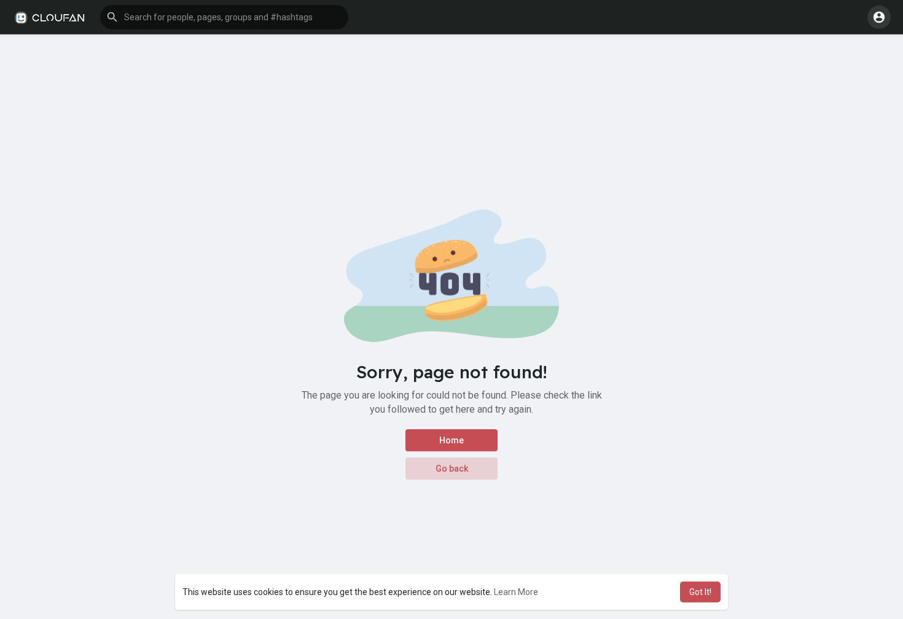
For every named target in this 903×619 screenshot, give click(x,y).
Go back (452, 468)
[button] (224, 17)
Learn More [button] (516, 592)
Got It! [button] (700, 592)
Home (451, 440)
